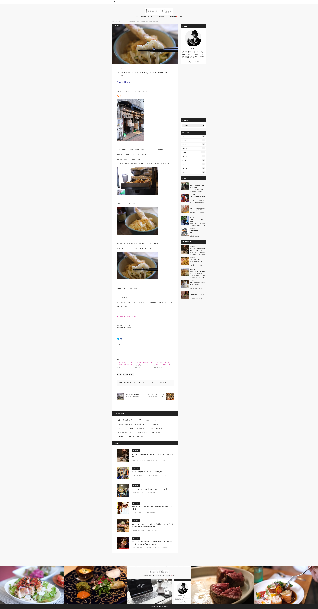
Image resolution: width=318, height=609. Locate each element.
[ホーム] (114, 2)
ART (193, 136)
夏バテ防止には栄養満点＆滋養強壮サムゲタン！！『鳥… (197, 249)
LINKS (178, 2)
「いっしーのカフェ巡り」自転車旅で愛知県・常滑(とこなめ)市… (197, 287)
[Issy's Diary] (159, 14)
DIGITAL (193, 144)
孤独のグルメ (163, 382)
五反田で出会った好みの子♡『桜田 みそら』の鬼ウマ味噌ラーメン (162, 364)
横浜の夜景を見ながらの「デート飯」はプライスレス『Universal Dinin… (139, 432)
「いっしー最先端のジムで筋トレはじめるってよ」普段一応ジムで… (197, 190)
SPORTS (193, 160)
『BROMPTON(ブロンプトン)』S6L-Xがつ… (196, 231)
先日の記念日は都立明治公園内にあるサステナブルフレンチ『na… (197, 299)
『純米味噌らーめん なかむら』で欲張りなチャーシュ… (197, 260)
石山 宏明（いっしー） (193, 48)
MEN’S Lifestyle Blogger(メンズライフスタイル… (132, 436)
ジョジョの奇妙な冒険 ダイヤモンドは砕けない (147, 472)
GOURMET (116, 25)
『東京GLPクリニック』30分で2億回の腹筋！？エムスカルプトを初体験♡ (140, 428)
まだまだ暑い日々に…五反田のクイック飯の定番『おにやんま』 (125, 364)
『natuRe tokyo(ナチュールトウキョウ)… (197, 295)
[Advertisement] (193, 91)
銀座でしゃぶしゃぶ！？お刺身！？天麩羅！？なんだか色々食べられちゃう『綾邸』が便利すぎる (152, 525)
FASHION (193, 148)
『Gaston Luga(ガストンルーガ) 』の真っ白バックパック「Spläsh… (138, 424)
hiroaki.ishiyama (127, 382)
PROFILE (125, 2)
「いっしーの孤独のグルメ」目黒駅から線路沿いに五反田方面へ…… (197, 276)
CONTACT (196, 2)
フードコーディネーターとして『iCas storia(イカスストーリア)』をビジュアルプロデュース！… (152, 543)
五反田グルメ (156, 382)
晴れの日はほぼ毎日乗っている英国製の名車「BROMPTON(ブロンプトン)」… (197, 225)
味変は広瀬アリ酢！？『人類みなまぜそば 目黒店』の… (197, 272)
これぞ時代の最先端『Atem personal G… (197, 186)
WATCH (193, 172)
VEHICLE (193, 168)
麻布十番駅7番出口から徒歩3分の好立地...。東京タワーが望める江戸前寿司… (198, 214)
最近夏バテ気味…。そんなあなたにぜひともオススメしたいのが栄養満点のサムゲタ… (197, 254)
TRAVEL (193, 164)
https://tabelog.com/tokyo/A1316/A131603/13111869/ (130, 330)
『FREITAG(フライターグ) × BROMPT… (197, 220)
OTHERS (193, 156)
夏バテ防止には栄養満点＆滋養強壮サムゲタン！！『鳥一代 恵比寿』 (153, 455)
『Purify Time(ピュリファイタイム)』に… (197, 197)
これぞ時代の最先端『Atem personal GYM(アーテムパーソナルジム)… (139, 420)
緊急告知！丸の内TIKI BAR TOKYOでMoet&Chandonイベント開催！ (152, 508)
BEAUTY (193, 140)
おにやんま (150, 382)
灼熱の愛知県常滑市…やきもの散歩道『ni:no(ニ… (197, 283)
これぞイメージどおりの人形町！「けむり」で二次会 (149, 489)
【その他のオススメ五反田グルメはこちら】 (128, 316)
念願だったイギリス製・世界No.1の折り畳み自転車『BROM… (197, 236)
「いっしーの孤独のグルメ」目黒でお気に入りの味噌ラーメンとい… (197, 265)
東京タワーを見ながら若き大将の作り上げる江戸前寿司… (197, 209)
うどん (146, 382)
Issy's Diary (157, 606)
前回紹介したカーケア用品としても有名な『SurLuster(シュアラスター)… (197, 202)
